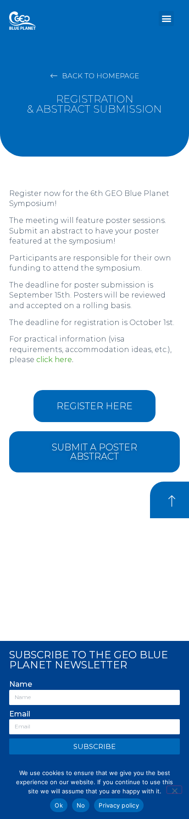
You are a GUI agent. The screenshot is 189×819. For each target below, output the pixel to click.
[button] (166, 18)
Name (20, 684)
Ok (59, 805)
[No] (174, 790)
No (81, 805)
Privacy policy (119, 805)
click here (54, 359)
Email (19, 714)
